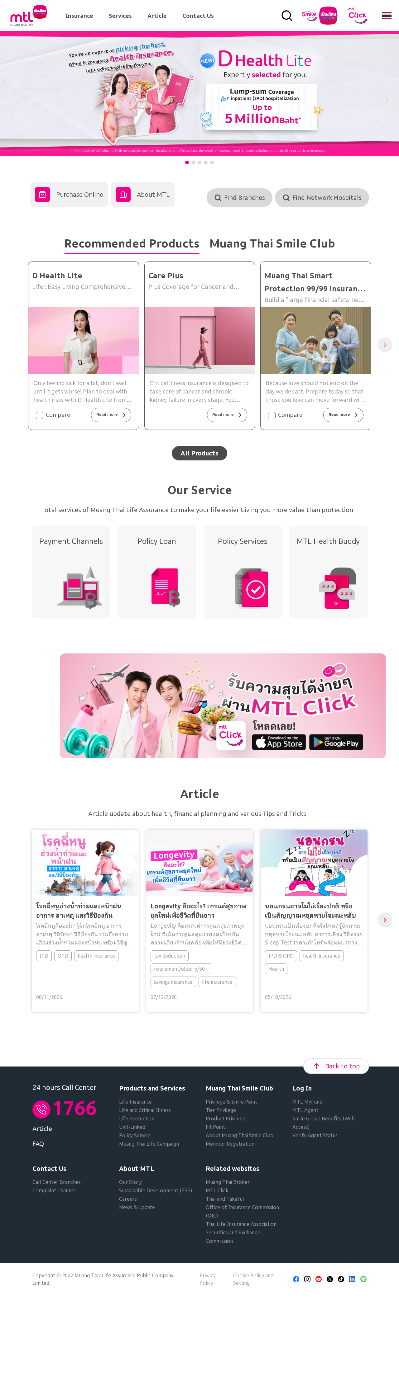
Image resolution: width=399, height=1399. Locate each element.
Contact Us (198, 16)
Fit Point (215, 1127)
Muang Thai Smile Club (239, 1088)
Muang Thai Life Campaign (149, 1143)
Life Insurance (135, 1101)
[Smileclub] (319, 15)
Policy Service (135, 1135)
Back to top (342, 1066)
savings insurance (173, 982)
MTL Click (217, 1190)
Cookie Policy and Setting (253, 1279)
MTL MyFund (307, 1101)
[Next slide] (386, 100)
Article (157, 16)
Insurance (79, 16)
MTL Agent (305, 1110)
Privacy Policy (208, 1279)
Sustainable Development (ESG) (155, 1190)
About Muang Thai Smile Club (239, 1135)
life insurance (217, 982)
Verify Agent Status (315, 1135)
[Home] (28, 15)
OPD (63, 955)
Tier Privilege (221, 1110)
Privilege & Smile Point (231, 1101)
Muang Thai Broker (228, 1182)
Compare (58, 415)
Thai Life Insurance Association (241, 1224)
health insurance (96, 955)
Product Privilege (225, 1118)
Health (276, 969)
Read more (106, 414)
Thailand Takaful (225, 1199)
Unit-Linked (132, 1127)
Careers (128, 1199)
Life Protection (136, 1118)
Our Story (130, 1182)
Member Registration (230, 1143)
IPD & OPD (281, 955)
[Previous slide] (12, 100)
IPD (44, 955)
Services (120, 16)
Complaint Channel (54, 1190)
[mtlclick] (357, 15)
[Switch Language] (387, 15)
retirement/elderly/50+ (181, 969)
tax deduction (169, 955)
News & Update (137, 1207)
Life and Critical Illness (145, 1110)
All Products (199, 453)
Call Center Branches (56, 1182)
